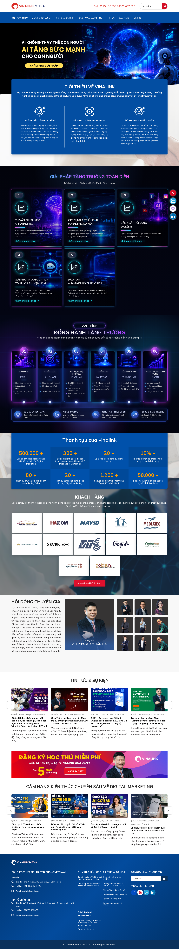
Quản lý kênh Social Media (115, 894)
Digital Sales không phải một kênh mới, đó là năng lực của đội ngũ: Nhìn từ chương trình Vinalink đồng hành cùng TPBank (29, 722)
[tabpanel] (89, 59)
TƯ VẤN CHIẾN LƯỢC (40, 18)
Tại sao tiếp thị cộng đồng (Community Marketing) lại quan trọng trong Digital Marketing (148, 721)
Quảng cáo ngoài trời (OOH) (112, 904)
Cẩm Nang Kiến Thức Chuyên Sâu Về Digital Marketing (89, 786)
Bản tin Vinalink (37, 715)
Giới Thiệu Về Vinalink (89, 86)
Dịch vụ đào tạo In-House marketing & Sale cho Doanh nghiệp (89, 922)
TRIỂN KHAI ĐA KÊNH (64, 18)
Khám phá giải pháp (26, 241)
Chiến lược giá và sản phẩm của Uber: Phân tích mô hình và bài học (148, 830)
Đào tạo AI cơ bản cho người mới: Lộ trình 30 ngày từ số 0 (108, 825)
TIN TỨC (111, 18)
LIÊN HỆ (137, 18)
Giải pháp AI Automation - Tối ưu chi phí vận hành (90, 884)
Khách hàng (89, 497)
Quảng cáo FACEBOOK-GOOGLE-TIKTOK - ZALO (114, 884)
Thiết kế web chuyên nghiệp (112, 878)
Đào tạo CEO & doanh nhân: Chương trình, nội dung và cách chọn (28, 827)
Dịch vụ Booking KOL (112, 899)
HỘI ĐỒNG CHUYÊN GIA (35, 601)
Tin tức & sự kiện (89, 680)
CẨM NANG (124, 18)
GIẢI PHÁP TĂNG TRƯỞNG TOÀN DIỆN (89, 176)
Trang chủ (13, 17)
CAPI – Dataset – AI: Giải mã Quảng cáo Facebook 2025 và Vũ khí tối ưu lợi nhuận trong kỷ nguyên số (109, 722)
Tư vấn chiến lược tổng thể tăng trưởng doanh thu (90, 878)
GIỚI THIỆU (22, 18)
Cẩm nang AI (36, 821)
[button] (168, 705)
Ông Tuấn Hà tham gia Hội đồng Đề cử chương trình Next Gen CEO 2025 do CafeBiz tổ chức (69, 721)
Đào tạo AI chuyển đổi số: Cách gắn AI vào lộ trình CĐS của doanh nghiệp (68, 827)
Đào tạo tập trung (86, 929)
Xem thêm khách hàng (89, 583)
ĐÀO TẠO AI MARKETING (91, 18)
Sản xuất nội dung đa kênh (115, 890)
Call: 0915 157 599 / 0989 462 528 (114, 6)
